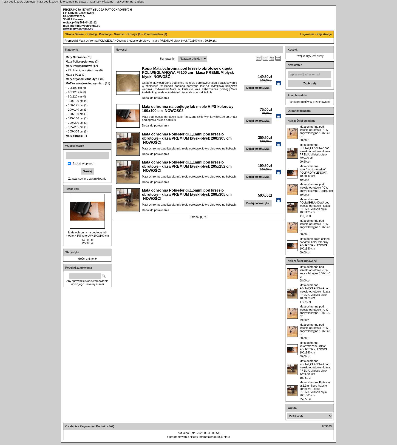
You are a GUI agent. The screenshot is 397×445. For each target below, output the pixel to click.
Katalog (92, 34)
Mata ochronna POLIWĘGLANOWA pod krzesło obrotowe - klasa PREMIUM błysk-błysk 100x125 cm (315, 206)
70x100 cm (75, 87)
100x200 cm (75, 122)
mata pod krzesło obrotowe (19, 1)
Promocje (105, 34)
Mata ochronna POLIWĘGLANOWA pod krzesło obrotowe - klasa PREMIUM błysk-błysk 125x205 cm (315, 367)
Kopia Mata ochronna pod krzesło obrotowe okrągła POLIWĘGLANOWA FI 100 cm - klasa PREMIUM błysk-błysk (188, 72)
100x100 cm (75, 101)
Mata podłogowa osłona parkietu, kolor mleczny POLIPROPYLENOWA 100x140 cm (315, 243)
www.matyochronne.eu (78, 29)
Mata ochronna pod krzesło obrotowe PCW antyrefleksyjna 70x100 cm (316, 187)
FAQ (111, 426)
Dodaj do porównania (155, 98)
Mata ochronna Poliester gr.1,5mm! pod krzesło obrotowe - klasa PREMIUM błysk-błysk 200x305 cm (187, 192)
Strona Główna (74, 34)
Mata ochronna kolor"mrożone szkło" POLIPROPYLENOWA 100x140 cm (313, 171)
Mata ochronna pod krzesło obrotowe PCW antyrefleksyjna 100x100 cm (315, 311)
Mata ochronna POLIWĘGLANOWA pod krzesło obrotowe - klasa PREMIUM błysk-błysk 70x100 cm (141, 40)
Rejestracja (324, 34)
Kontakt (101, 426)
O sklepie (71, 426)
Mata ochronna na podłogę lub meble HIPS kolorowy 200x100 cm (87, 234)
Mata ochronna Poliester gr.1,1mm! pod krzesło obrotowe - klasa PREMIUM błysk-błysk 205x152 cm (187, 164)
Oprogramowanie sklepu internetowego (192, 437)
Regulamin (87, 426)
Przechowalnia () (155, 34)
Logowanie (307, 34)
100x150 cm (76, 114)
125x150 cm (75, 118)
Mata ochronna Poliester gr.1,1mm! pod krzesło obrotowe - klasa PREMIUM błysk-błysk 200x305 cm (187, 136)
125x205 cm (75, 127)
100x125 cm (75, 105)
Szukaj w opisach (83, 163)
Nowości (119, 34)
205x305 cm (75, 131)
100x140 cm (75, 109)
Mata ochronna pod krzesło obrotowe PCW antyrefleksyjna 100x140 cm (315, 131)
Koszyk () (135, 34)
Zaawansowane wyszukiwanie (87, 178)
